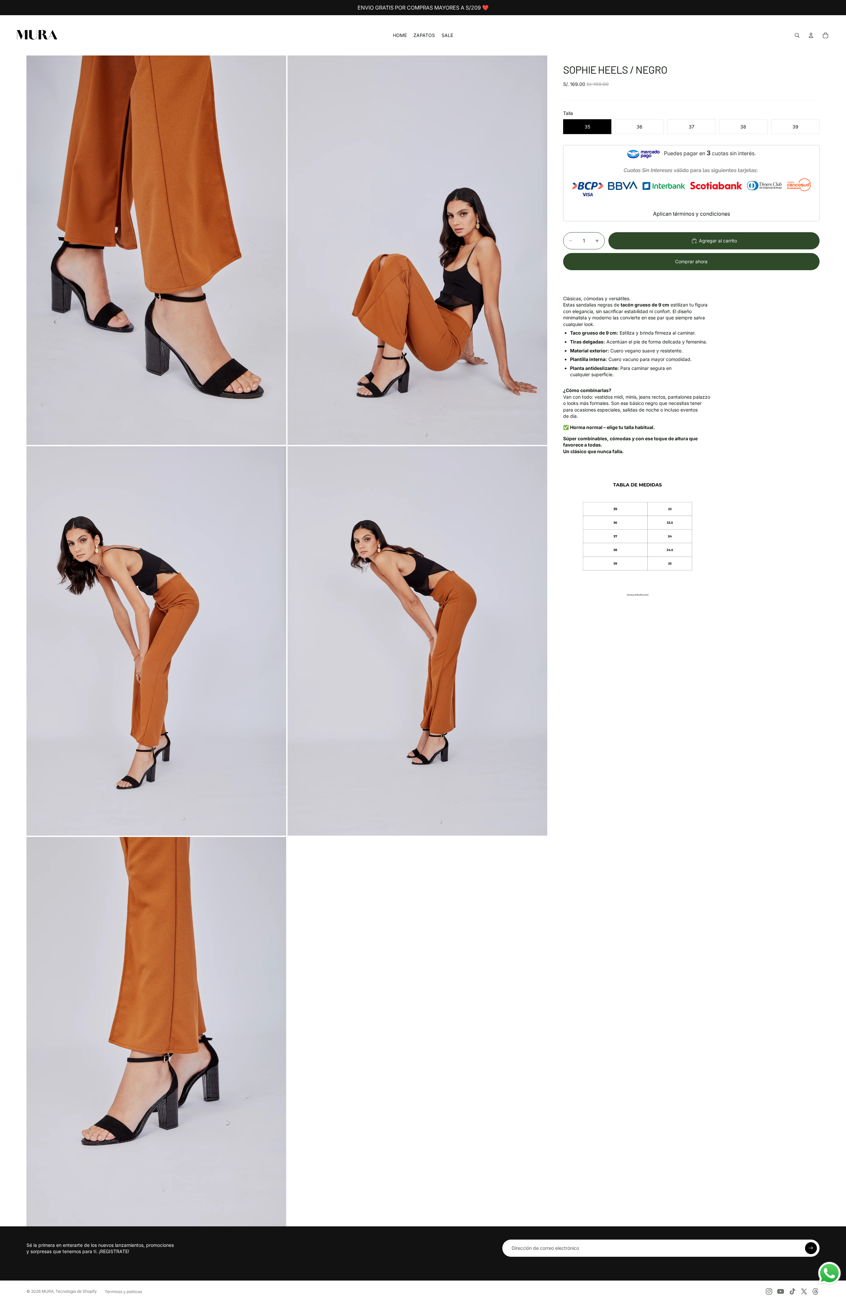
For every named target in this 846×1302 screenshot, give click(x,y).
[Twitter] (804, 1291)
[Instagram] (769, 1291)
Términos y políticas (123, 1291)
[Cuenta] (811, 35)
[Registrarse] (811, 1248)
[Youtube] (781, 1291)
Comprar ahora (691, 261)
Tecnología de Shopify (76, 1291)
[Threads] (816, 1291)
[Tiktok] (792, 1291)
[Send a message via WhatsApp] (829, 1273)
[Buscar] (797, 35)
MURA (48, 1291)
